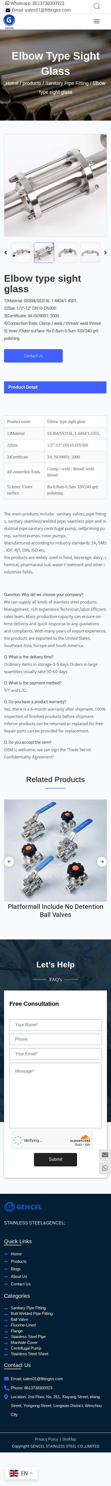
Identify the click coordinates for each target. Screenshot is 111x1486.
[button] (105, 253)
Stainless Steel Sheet (29, 1353)
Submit (55, 1159)
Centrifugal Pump (26, 1348)
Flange (17, 1331)
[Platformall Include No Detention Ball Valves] (55, 851)
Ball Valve (19, 1319)
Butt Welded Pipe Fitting (32, 1313)
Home (12, 83)
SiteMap (69, 1439)
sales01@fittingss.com (48, 10)
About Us (19, 1276)
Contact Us (33, 356)
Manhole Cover (24, 1342)
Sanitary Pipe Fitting (67, 83)
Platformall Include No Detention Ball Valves (55, 911)
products (32, 83)
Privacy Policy (46, 1439)
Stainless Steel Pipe (28, 1336)
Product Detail (22, 387)
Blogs (16, 1269)
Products (19, 1261)
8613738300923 (48, 3)
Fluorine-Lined (23, 1325)
